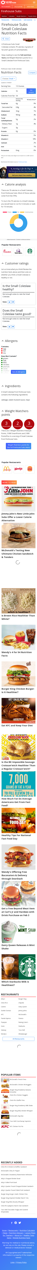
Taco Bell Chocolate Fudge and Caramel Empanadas (14, 1211)
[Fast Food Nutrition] (8, 2)
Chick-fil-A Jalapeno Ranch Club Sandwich (14, 1206)
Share (6, 39)
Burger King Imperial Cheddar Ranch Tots (15, 1198)
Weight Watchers (21, 16)
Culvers (3, 1007)
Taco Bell (21, 1030)
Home (4, 1230)
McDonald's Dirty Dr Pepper (10, 1171)
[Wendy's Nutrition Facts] (18, 469)
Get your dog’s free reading (22, 175)
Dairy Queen (22, 1007)
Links (12, 1262)
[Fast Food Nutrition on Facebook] (11, 1223)
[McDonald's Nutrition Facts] (7, 469)
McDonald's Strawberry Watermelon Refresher (16, 1175)
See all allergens (18, 372)
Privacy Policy (21, 1262)
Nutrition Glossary (16, 1233)
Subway (3, 1030)
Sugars (4, 127)
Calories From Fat (8, 96)
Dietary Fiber (7, 124)
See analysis (31, 91)
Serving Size (5, 86)
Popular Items (32, 16)
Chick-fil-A (4, 1003)
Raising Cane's (23, 1022)
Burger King (22, 999)
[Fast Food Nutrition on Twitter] (19, 1223)
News (5, 1233)
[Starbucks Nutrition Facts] (30, 252)
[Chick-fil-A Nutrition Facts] (7, 252)
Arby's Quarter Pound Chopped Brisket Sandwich (17, 1186)
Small (8, 79)
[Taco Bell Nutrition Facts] (18, 252)
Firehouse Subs (22, 162)
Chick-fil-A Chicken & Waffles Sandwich (14, 1167)
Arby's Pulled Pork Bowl (9, 1182)
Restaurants (6, 7)
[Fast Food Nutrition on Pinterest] (15, 1223)
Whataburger (22, 1034)
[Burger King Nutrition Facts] (30, 469)
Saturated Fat (7, 107)
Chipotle (21, 1003)
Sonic (3, 1026)
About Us (18, 1235)
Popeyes (4, 1022)
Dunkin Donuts (6, 1011)
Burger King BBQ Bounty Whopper (12, 1202)
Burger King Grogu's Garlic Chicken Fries (14, 1194)
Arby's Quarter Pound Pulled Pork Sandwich (15, 1190)
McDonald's (22, 1014)
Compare (32, 73)
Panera (20, 1018)
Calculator (18, 7)
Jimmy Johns (22, 1011)
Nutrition (4, 16)
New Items (30, 7)
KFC (2, 1014)
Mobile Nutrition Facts (21, 1238)
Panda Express (6, 1018)
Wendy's (4, 1034)
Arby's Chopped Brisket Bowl (10, 1178)
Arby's (3, 999)
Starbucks (21, 1026)
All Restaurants (18, 1039)
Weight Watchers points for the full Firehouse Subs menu (18, 446)
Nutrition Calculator (27, 1230)
